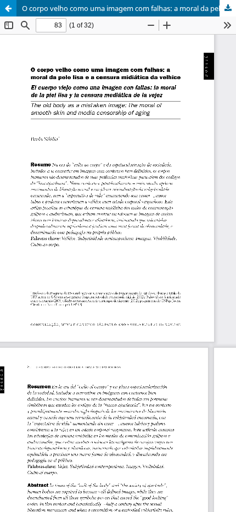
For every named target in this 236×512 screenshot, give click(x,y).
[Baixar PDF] (228, 8)
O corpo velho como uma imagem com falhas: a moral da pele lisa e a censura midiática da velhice (129, 8)
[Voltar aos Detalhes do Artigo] (8, 8)
